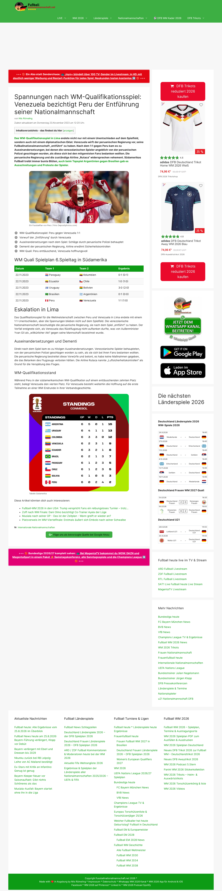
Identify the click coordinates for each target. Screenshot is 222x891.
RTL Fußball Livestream (172, 579)
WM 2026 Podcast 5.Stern (180, 764)
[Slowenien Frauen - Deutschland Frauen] (183, 509)
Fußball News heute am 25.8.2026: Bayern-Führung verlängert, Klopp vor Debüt (35, 740)
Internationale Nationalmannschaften (36, 527)
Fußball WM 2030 (127, 855)
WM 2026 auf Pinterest (96, 885)
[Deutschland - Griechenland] (183, 444)
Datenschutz (109, 881)
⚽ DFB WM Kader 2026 (167, 18)
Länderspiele (101, 18)
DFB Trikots (194, 18)
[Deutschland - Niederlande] (183, 480)
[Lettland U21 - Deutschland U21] (183, 530)
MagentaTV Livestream (172, 589)
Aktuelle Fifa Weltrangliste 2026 (83, 763)
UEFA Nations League (171, 667)
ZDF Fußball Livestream (172, 573)
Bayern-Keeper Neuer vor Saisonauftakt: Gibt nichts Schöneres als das (30, 779)
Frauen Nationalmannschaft (175, 652)
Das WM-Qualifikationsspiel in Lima (37, 138)
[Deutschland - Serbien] (183, 453)
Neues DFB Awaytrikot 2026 (181, 759)
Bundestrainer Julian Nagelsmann (178, 673)
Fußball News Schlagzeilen (80, 727)
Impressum (94, 881)
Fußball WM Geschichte (128, 845)
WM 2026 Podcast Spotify (137, 885)
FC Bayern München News (174, 621)
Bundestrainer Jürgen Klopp (175, 678)
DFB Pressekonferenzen (172, 683)
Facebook (76, 885)
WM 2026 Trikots (168, 647)
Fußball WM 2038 (127, 865)
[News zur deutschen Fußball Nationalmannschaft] (34, 7)
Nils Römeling (78, 881)
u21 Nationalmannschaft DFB (175, 698)
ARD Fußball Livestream (172, 568)
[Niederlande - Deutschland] (183, 435)
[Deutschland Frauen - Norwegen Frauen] (183, 500)
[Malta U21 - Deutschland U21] (183, 539)
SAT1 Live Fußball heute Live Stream (180, 584)
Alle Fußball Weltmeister (131, 850)
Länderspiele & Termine (172, 688)
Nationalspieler (167, 693)
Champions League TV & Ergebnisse (180, 637)
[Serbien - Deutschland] (183, 471)
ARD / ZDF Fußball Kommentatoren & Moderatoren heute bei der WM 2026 (85, 754)
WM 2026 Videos (174, 788)
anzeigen (68, 130)
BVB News (164, 627)
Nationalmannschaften (131, 18)
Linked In (116, 885)
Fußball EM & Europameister (131, 829)
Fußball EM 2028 (124, 834)
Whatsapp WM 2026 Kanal (132, 881)
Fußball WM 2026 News (172, 642)
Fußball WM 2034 (127, 860)
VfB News (164, 632)
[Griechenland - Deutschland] (183, 462)
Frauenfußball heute (170, 657)
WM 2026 (78, 18)
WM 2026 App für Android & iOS (166, 881)
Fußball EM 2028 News (131, 839)
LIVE (60, 18)
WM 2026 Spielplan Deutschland (183, 745)
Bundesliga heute (168, 616)
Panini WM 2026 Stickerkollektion (184, 769)
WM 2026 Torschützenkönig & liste (185, 783)
